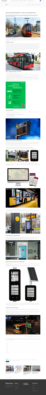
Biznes (29, 4)
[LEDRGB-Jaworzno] (11, 155)
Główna (27, 4)
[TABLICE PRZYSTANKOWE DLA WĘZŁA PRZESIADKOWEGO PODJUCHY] (19, 368)
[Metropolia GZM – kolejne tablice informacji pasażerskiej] (10, 369)
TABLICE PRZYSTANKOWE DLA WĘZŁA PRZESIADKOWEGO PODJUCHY (18, 372)
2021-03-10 (17, 373)
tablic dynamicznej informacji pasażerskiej (18, 114)
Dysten (15, 373)
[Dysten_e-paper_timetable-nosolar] (34, 155)
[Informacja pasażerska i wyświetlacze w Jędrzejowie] (36, 369)
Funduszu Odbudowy (12, 38)
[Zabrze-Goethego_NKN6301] (23, 155)
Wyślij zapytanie (24, 385)
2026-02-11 (33, 384)
